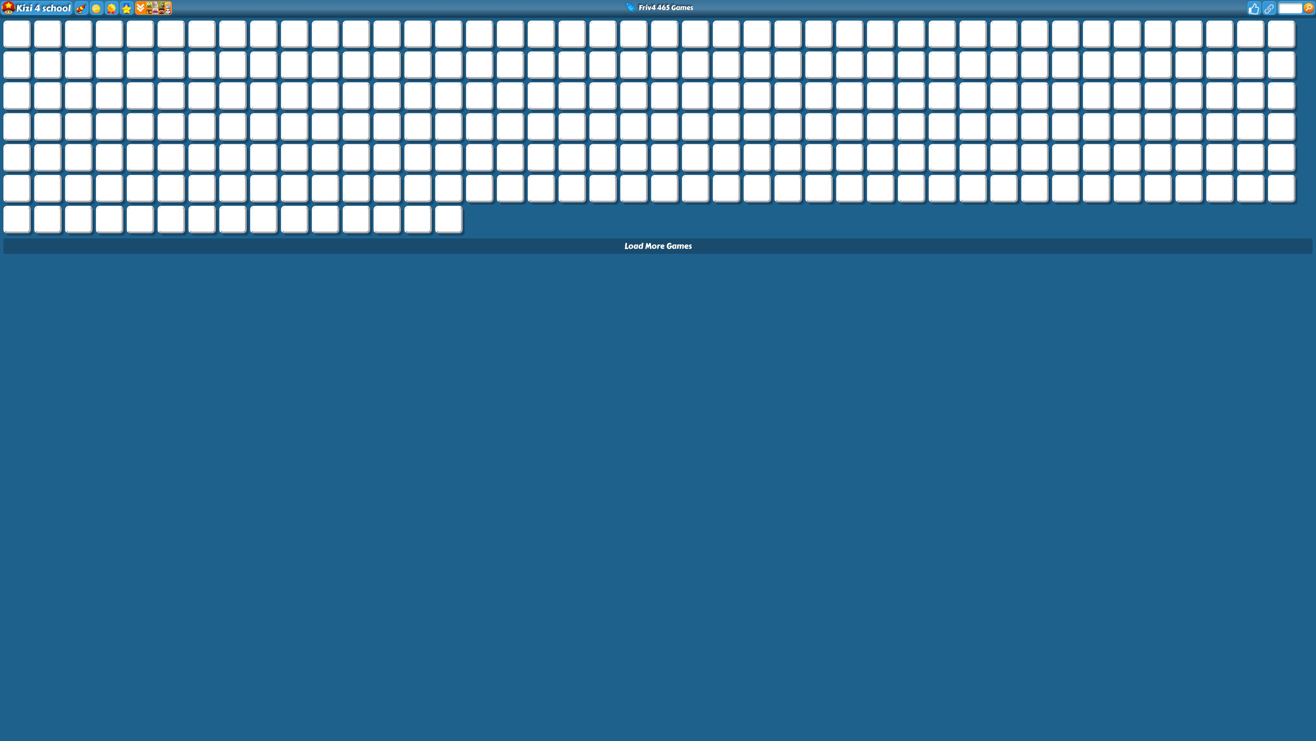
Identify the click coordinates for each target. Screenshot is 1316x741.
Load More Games (658, 246)
